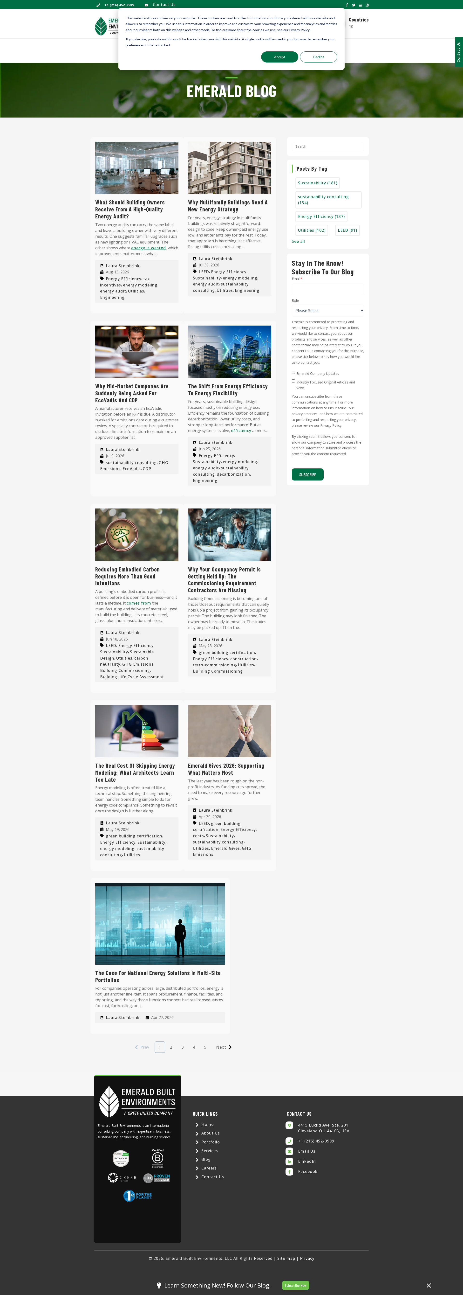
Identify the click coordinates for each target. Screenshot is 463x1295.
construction (243, 658)
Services (209, 1150)
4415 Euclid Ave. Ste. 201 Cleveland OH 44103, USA (323, 1128)
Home (207, 1124)
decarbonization (233, 474)
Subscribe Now (296, 1285)
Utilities (136, 291)
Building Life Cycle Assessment (132, 676)
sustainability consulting (131, 462)
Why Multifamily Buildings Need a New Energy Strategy (228, 206)
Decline (318, 57)
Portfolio (210, 1142)
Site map (286, 1258)
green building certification (227, 652)
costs (198, 835)
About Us (210, 1133)
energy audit (113, 291)
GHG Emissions (138, 664)
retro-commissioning (214, 665)
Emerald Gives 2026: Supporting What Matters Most (226, 769)
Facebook (308, 1171)
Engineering (112, 297)
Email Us (306, 1151)
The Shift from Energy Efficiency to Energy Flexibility (228, 390)
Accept (279, 57)
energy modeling (140, 284)
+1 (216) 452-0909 (316, 1141)
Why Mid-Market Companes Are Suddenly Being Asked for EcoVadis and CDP (132, 393)
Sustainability (207, 277)
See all (298, 241)
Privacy (307, 1258)
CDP (147, 468)
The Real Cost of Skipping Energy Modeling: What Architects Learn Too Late (135, 772)
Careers (208, 1168)
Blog (205, 1159)
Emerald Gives (225, 848)
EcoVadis (132, 468)
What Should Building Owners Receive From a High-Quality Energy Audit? (130, 209)
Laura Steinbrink (123, 265)
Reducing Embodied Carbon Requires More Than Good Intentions (127, 576)
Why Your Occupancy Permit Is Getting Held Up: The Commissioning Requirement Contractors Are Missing (224, 579)
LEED (204, 271)
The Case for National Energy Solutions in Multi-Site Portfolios (158, 976)
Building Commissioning (125, 670)
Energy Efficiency (123, 278)
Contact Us (164, 4)
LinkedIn (307, 1161)
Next (221, 1047)
